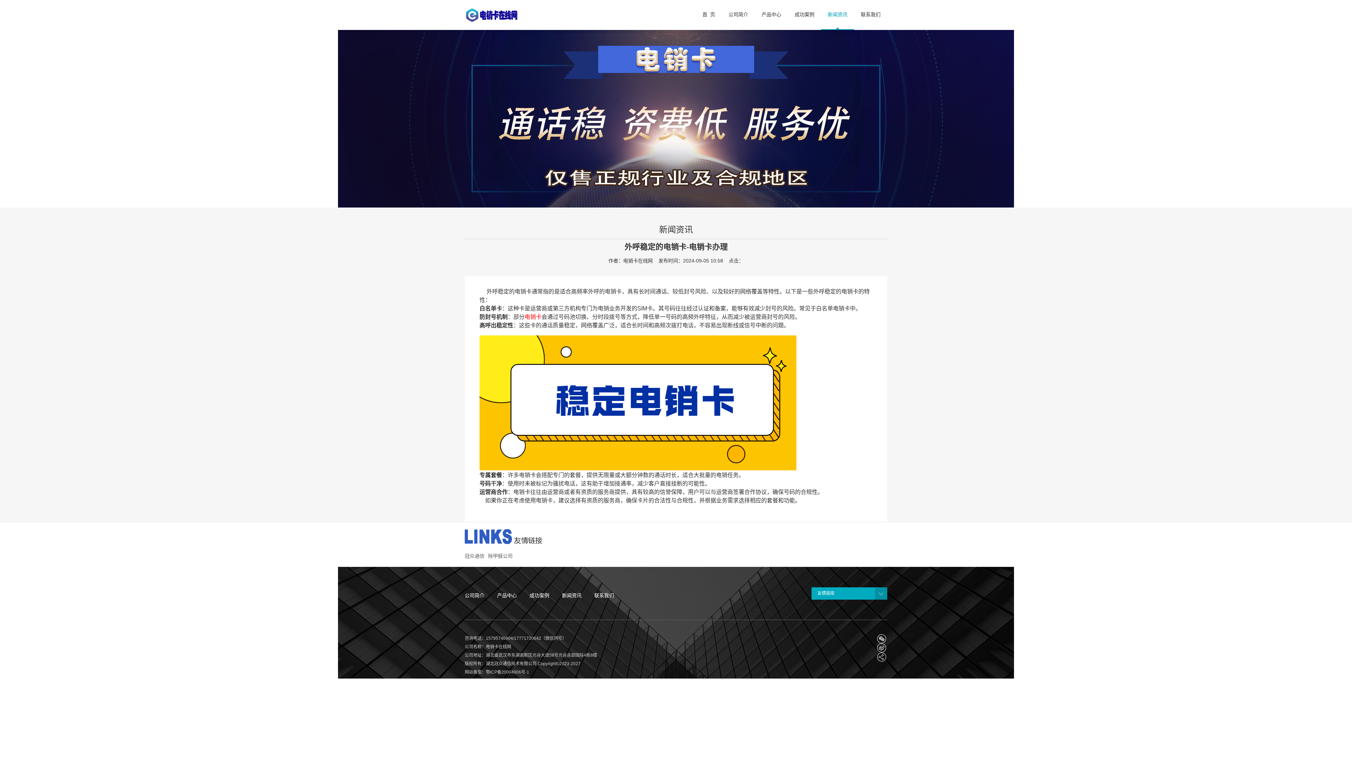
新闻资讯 (572, 595)
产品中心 (507, 595)
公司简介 (474, 595)
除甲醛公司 (500, 556)
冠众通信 (474, 556)
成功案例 (539, 595)
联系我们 (604, 595)
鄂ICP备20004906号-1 (507, 672)
